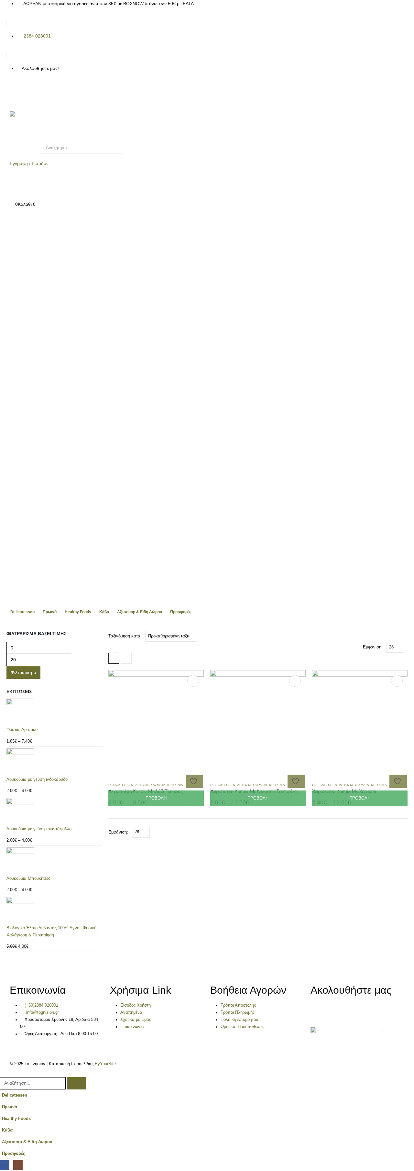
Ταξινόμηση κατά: (125, 636)
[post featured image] (156, 717)
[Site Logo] (39, 123)
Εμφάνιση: (373, 647)
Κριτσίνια (175, 785)
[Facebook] (14, 91)
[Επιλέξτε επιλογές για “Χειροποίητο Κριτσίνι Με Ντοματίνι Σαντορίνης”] (295, 681)
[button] (113, 658)
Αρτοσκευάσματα (150, 785)
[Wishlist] (12, 190)
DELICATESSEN (120, 785)
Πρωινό (50, 612)
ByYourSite (105, 1064)
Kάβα (104, 612)
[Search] (115, 147)
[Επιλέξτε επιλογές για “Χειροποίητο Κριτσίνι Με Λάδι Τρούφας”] (193, 681)
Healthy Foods (78, 612)
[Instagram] (32, 91)
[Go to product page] (54, 712)
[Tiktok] (49, 91)
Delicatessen (22, 612)
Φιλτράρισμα (23, 672)
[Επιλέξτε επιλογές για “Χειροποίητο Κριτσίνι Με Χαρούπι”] (397, 681)
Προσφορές (180, 612)
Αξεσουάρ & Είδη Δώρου (139, 612)
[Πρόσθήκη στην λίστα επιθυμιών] (194, 781)
